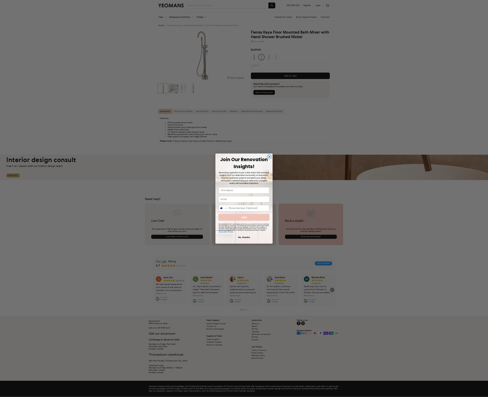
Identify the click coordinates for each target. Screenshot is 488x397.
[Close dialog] (269, 157)
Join (244, 217)
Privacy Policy (223, 231)
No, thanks (244, 237)
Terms (231, 231)
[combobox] (223, 208)
